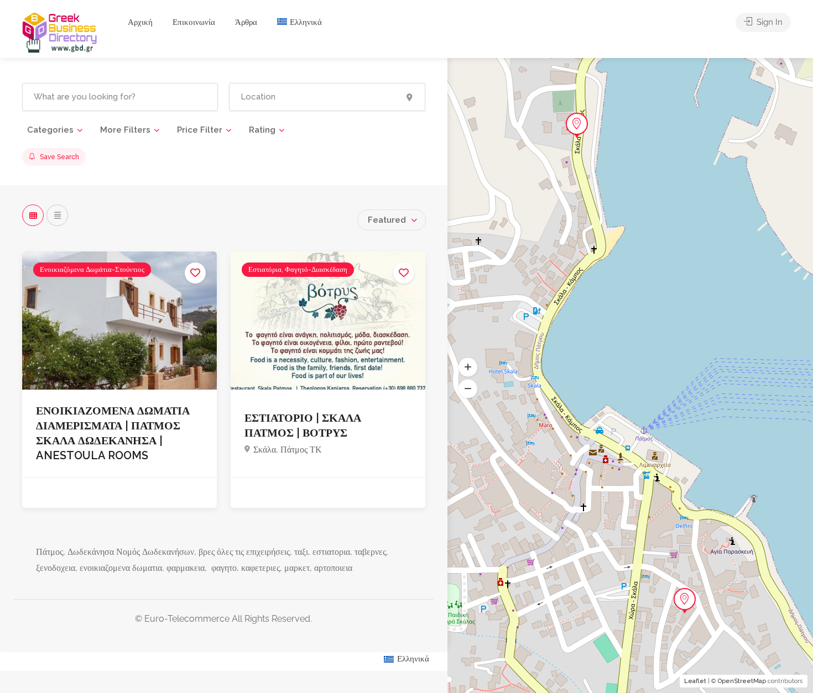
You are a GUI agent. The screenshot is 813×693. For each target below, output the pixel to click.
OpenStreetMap (742, 681)
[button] (467, 367)
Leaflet (695, 681)
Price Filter (199, 130)
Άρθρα (246, 22)
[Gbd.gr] (60, 32)
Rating (262, 130)
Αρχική (140, 22)
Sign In (768, 22)
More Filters (125, 130)
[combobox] (391, 219)
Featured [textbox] (387, 220)
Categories (50, 130)
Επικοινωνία (194, 22)
